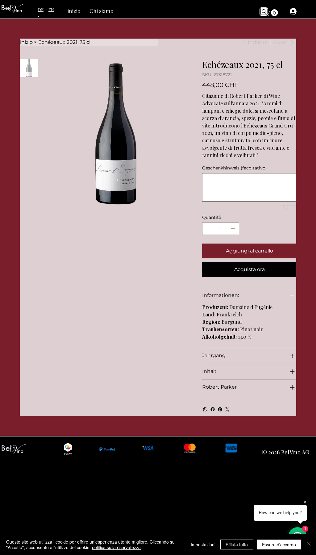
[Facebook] (213, 409)
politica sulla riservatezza (116, 547)
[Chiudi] (308, 544)
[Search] (263, 11)
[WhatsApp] (205, 409)
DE (41, 12)
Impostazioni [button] (203, 544)
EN (51, 9)
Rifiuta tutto (237, 544)
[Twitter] (227, 409)
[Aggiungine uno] (233, 229)
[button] (271, 12)
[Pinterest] (220, 409)
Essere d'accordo (279, 544)
